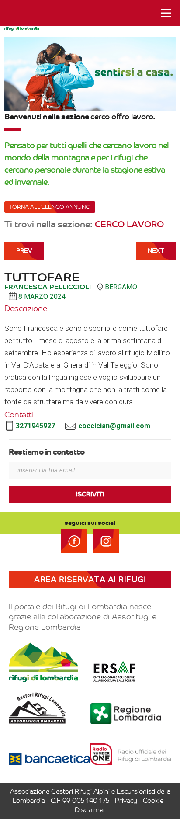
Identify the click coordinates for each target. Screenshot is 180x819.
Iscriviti (90, 494)
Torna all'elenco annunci (50, 207)
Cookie (153, 801)
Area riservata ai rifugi (90, 579)
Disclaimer (90, 810)
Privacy (126, 801)
